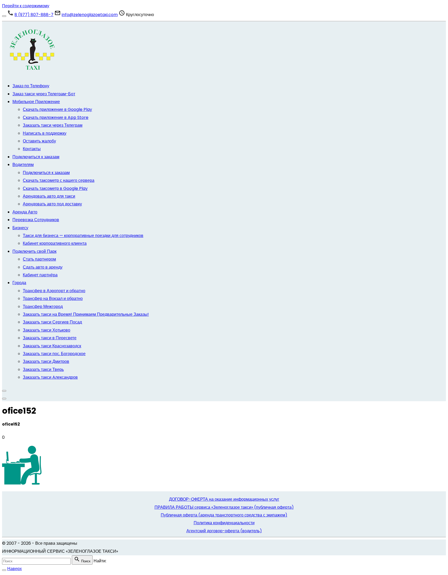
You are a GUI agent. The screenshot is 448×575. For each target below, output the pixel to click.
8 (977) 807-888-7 (34, 15)
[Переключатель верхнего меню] (4, 398)
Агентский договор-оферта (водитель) (224, 531)
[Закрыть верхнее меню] (4, 391)
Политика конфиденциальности (224, 523)
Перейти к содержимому (25, 6)
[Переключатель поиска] (4, 570)
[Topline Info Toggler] (4, 16)
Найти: (100, 561)
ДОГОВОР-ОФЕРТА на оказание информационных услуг (224, 499)
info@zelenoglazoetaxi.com (90, 15)
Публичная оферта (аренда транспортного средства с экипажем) (224, 515)
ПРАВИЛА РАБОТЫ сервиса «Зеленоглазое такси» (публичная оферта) (224, 507)
